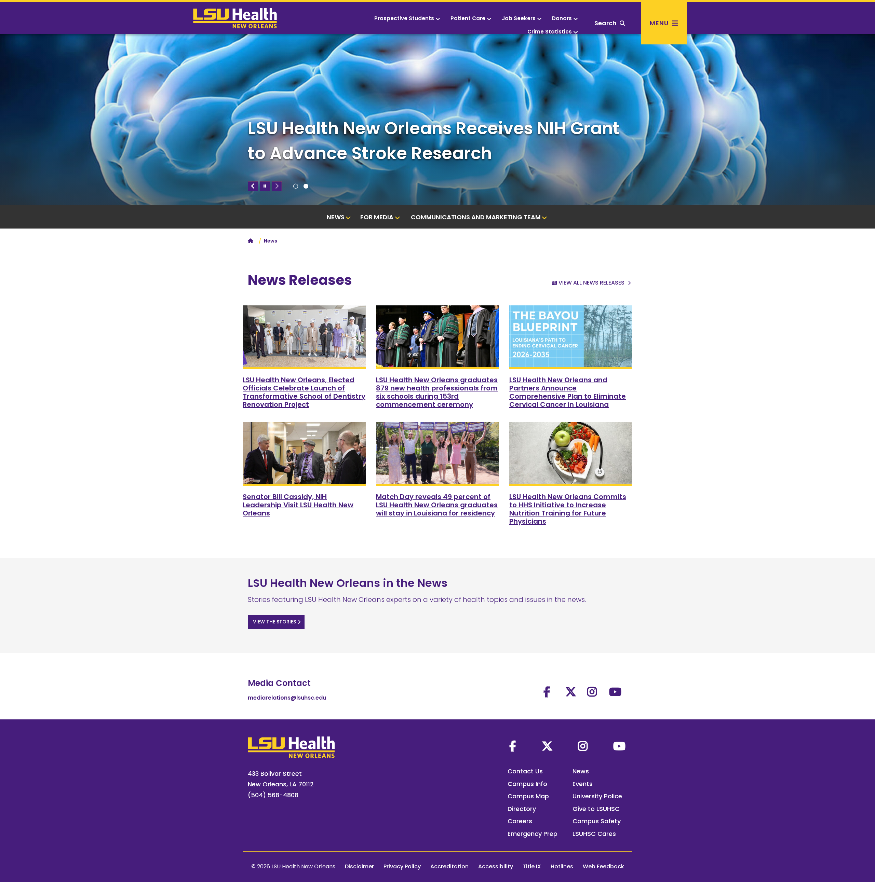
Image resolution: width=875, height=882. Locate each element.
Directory (522, 808)
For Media (376, 217)
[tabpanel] (437, 119)
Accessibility (495, 866)
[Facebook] (512, 746)
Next (277, 186)
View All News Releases (591, 283)
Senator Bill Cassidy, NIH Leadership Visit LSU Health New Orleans (298, 505)
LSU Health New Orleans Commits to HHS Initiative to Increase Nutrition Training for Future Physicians (567, 509)
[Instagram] (583, 746)
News (336, 217)
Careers (520, 821)
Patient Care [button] (467, 18)
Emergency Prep (532, 833)
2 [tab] (305, 186)
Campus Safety (597, 821)
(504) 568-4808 (273, 795)
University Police (597, 796)
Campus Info (527, 784)
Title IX (532, 866)
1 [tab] (295, 186)
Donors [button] (562, 18)
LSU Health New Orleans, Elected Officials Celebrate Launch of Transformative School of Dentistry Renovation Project (304, 392)
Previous (253, 186)
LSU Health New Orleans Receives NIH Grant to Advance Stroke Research (434, 140)
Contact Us (525, 771)
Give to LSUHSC (596, 808)
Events (583, 784)
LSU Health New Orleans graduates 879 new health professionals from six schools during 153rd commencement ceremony (437, 392)
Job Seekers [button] (519, 18)
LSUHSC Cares (594, 833)
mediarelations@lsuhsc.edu (287, 698)
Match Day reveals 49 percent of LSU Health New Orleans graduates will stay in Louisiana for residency (437, 505)
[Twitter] (547, 746)
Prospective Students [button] (404, 18)
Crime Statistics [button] (549, 31)
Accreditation (449, 866)
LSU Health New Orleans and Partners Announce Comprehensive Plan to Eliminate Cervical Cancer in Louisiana (567, 392)
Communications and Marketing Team (476, 217)
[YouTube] (619, 746)
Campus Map (528, 796)
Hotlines (562, 866)
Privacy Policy (402, 866)
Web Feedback (603, 866)
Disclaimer (359, 866)
